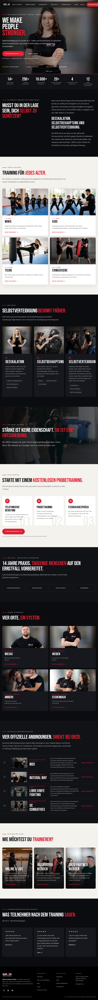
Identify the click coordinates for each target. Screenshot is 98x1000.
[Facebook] (8, 990)
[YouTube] (12, 990)
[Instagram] (4, 990)
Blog (82, 4)
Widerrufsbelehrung (62, 983)
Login (38, 986)
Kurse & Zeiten (33, 53)
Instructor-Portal (42, 990)
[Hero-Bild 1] (46, 71)
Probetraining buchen (12, 53)
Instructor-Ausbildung (43, 980)
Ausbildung (66, 4)
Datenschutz (60, 986)
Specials (54, 4)
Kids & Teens (17, 4)
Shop (76, 4)
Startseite (40, 976)
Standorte (43, 4)
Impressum (59, 976)
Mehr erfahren (10, 232)
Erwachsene (30, 4)
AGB (57, 980)
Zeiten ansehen (10, 664)
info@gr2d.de (79, 984)
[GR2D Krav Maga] (6, 4)
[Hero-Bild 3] (50, 71)
